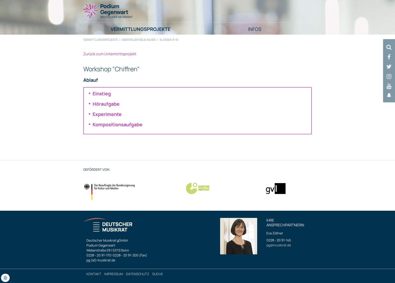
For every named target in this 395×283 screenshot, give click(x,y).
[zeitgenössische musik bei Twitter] (389, 66)
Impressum (113, 274)
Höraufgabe (106, 104)
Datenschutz (137, 274)
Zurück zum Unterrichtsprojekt (109, 53)
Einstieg (102, 93)
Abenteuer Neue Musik (139, 40)
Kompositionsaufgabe (117, 124)
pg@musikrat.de (278, 245)
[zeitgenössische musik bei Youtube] (389, 86)
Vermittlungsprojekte (100, 40)
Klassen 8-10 (169, 40)
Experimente (107, 114)
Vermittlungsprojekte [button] (140, 29)
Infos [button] (254, 29)
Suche (157, 274)
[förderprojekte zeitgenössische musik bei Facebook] (389, 57)
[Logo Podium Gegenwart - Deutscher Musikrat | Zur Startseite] (108, 11)
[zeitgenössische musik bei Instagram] (389, 76)
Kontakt (93, 274)
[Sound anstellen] (389, 95)
